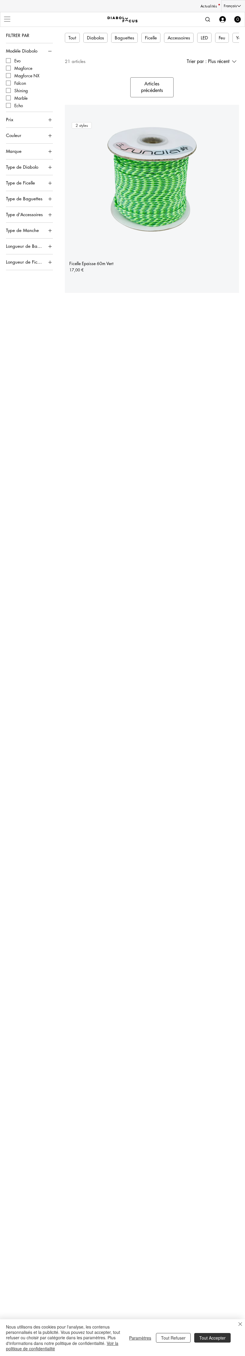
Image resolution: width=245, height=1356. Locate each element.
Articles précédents (152, 87)
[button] (237, 19)
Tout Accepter (212, 1338)
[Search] (207, 19)
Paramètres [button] (140, 1338)
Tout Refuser (173, 1338)
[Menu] (7, 19)
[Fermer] (240, 1324)
